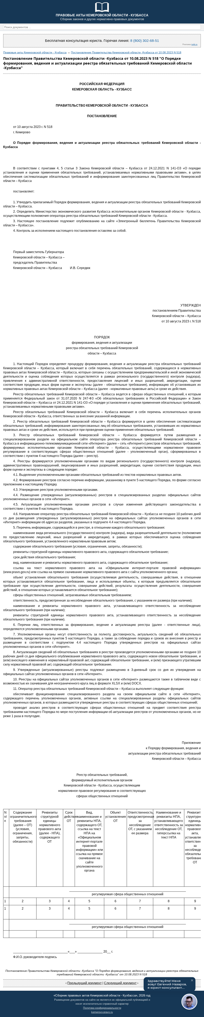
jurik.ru (194, 44)
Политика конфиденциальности (102, 1007)
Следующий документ (120, 983)
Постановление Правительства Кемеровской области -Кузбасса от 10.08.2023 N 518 (126, 52)
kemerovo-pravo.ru (102, 1012)
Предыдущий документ (84, 983)
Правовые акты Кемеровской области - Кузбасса (35, 52)
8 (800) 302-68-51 (144, 41)
